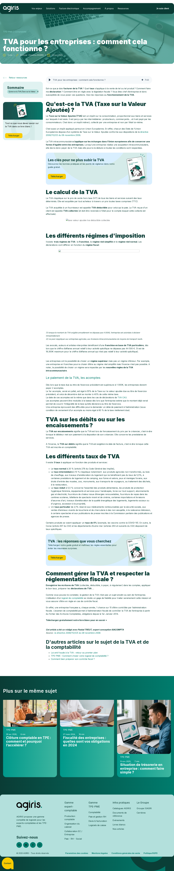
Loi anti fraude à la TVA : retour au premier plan (74, 652)
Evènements (118, 820)
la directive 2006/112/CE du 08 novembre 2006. (77, 633)
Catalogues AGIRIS (122, 808)
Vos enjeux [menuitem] (37, 8)
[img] (142, 79)
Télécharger (57, 176)
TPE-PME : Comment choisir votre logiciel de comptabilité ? (79, 656)
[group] (99, 80)
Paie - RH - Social (73, 839)
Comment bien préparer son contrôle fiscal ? (73, 659)
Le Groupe (143, 802)
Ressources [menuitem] (123, 8)
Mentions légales (100, 853)
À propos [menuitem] (109, 8)
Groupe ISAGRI (144, 808)
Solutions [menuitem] (50, 8)
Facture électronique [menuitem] (69, 8)
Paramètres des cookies (76, 853)
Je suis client (162, 8)
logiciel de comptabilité (72, 598)
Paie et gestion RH (97, 816)
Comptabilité (94, 812)
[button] (49, 79)
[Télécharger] (136, 169)
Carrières (141, 812)
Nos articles (118, 829)
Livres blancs (119, 824)
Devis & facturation (98, 821)
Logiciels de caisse (97, 825)
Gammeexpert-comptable (70, 806)
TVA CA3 (122, 397)
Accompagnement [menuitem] (92, 8)
